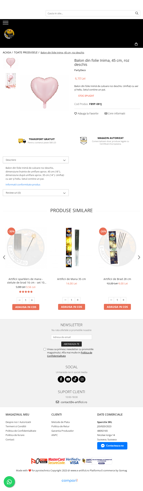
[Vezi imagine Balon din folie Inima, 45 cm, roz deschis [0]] (10, 63)
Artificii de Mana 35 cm (71, 279)
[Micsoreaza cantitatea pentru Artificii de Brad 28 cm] (111, 300)
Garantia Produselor (62, 430)
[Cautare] (137, 13)
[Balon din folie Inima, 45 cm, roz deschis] (44, 93)
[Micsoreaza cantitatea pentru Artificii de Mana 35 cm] (65, 300)
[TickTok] (75, 379)
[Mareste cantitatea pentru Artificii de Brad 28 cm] (123, 300)
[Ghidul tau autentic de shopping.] (69, 481)
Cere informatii (116, 113)
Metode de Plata (60, 422)
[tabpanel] (44, 93)
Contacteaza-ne (115, 445)
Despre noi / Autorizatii (18, 422)
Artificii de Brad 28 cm (117, 279)
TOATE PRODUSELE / (27, 52)
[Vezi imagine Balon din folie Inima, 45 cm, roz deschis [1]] (10, 80)
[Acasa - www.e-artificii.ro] (21, 33)
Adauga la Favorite (87, 113)
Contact (10, 439)
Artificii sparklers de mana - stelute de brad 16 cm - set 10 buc (25, 280)
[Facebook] (61, 379)
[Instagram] (82, 379)
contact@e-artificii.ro (73, 402)
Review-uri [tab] (13, 192)
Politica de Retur (60, 426)
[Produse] (6, 24)
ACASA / (8, 52)
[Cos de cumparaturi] (136, 44)
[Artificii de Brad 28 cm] (117, 247)
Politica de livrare (15, 435)
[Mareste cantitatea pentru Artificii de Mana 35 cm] (77, 300)
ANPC (54, 435)
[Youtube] (68, 379)
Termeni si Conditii (16, 426)
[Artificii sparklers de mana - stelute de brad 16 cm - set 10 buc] (26, 247)
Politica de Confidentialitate (21, 430)
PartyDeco (80, 70)
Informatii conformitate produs (23, 184)
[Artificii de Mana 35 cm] (71, 247)
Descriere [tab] (11, 160)
